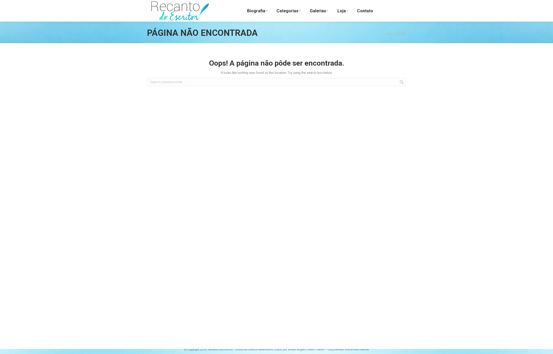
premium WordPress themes (351, 349)
